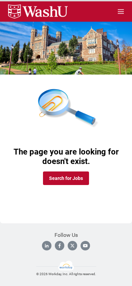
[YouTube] (85, 245)
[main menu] (121, 11)
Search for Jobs (66, 178)
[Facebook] (59, 245)
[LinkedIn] (46, 245)
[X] (72, 245)
